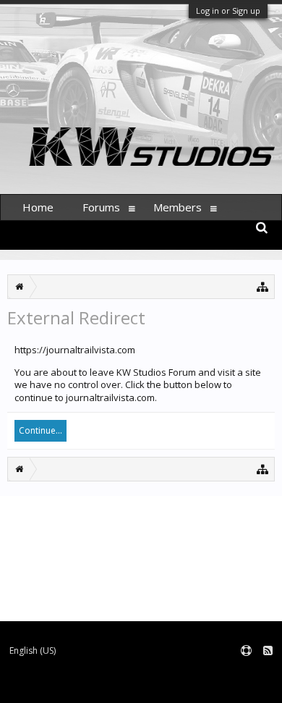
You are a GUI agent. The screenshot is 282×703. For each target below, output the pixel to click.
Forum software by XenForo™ (62, 685)
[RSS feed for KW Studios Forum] (267, 651)
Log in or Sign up (228, 10)
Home (38, 207)
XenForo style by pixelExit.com (186, 685)
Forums (101, 207)
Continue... (40, 430)
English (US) (32, 650)
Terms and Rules (245, 674)
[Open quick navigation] (263, 286)
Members (177, 207)
